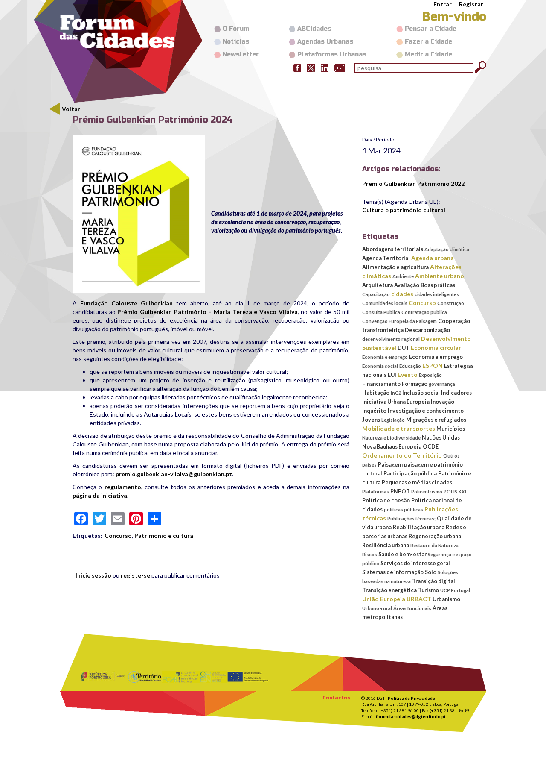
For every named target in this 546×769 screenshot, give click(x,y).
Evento (408, 374)
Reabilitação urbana (418, 527)
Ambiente (403, 276)
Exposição (430, 375)
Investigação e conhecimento (426, 411)
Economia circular (436, 347)
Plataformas (375, 491)
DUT (404, 348)
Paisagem (390, 464)
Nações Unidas (441, 437)
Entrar (442, 4)
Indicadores (456, 393)
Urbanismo (446, 599)
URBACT (419, 598)
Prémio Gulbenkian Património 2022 (413, 183)
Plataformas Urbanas (331, 54)
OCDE (431, 446)
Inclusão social (421, 393)
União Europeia (383, 598)
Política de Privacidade (411, 698)
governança (442, 384)
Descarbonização (427, 330)
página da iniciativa (100, 495)
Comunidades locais (384, 303)
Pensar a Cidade (430, 28)
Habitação (375, 393)
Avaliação (406, 285)
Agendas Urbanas (325, 41)
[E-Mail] (339, 67)
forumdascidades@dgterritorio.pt (411, 716)
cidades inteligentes (437, 294)
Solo (430, 572)
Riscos (369, 554)
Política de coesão (386, 500)
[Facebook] (297, 67)
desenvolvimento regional (391, 339)
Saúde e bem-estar (402, 554)
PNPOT (400, 491)
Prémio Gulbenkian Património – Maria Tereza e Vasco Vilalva (207, 311)
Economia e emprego (385, 357)
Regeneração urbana (435, 536)
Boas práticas (438, 285)
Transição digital (433, 581)
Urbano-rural (377, 608)
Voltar (71, 108)
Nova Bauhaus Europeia (391, 446)
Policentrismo (426, 491)
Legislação (393, 420)
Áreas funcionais (412, 608)
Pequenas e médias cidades (417, 482)
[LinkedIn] (324, 67)
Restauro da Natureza (434, 545)
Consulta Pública (381, 312)
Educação (410, 366)
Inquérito (374, 411)
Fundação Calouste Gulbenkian (126, 303)
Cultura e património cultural (403, 210)
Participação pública (410, 473)
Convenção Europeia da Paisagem (399, 321)
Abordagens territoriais (392, 249)
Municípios (450, 429)
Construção (450, 303)
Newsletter (241, 54)
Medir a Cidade (428, 54)
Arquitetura (377, 285)
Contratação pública (424, 312)
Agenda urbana (432, 257)
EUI (392, 375)
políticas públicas (403, 509)
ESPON (432, 365)
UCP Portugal (455, 590)
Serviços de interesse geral (415, 563)
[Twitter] (311, 67)
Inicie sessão (93, 575)
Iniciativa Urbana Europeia (396, 402)
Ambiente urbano (439, 275)
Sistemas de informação (393, 572)
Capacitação (376, 294)
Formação (414, 384)
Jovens (371, 420)
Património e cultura (163, 535)
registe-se (135, 575)
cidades (402, 293)
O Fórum (236, 28)
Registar (471, 4)
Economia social (380, 366)
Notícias (236, 41)
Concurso (118, 535)
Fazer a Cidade (428, 41)
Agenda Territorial (386, 258)
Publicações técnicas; (411, 518)
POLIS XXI (455, 491)
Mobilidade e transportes (398, 428)
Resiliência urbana (385, 545)
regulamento (123, 486)
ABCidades (314, 28)
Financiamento (381, 384)
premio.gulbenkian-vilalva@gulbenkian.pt (174, 474)
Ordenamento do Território (402, 455)
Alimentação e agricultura (395, 267)
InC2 (396, 393)
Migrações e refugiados (436, 420)
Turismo (428, 590)
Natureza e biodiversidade (391, 437)
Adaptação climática (446, 249)
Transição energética (389, 590)
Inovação (442, 402)
